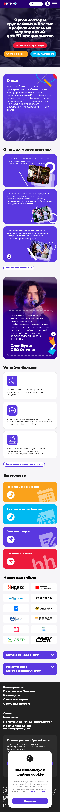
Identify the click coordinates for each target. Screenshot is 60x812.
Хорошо (30, 801)
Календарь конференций (30, 45)
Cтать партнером (43, 53)
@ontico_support (16, 749)
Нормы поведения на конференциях (17, 727)
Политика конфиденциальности (27, 721)
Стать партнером (16, 703)
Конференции (13, 687)
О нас (7, 713)
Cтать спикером (15, 53)
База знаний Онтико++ (20, 691)
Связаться (35, 4)
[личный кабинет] (47, 4)
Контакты (10, 717)
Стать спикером (15, 699)
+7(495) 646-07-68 (36, 747)
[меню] (54, 4)
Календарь (11, 695)
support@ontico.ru (16, 747)
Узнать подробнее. (38, 791)
